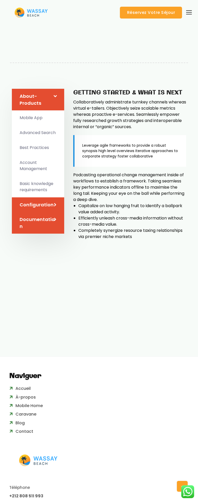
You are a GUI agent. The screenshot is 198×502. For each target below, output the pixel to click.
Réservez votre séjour (151, 12)
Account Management (33, 166)
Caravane (25, 414)
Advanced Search (38, 133)
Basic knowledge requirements (36, 187)
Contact (24, 431)
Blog (20, 423)
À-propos (25, 397)
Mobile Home (29, 406)
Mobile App (31, 118)
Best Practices (34, 148)
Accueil (23, 388)
